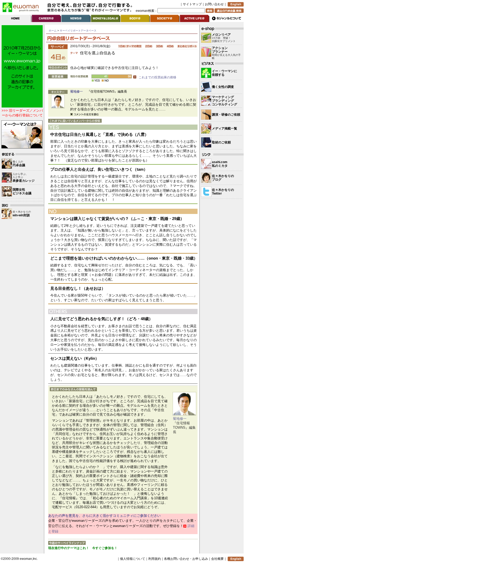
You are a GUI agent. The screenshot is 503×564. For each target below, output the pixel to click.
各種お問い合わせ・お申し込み (186, 559)
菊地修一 (76, 91)
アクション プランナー (220, 49)
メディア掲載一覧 (224, 128)
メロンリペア (221, 34)
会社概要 (217, 559)
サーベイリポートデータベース (78, 30)
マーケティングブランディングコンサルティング (224, 100)
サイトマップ (192, 4)
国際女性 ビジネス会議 (22, 191)
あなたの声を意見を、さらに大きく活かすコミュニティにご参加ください (104, 516)
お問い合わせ (214, 4)
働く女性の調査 (223, 87)
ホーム (53, 30)
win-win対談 (21, 215)
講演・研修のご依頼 (226, 114)
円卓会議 (19, 165)
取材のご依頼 (221, 142)
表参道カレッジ (24, 180)
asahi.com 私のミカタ (220, 164)
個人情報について (132, 559)
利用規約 (154, 559)
